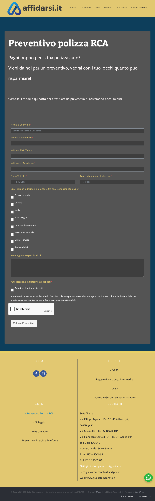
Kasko (18, 210)
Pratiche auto (40, 431)
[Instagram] (43, 373)
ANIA (115, 388)
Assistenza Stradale (24, 232)
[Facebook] (36, 373)
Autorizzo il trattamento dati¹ (29, 288)
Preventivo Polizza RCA (39, 413)
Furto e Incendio (22, 195)
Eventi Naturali (22, 239)
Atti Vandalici (21, 247)
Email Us (145, 496)
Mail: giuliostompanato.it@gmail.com (101, 466)
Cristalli (18, 202)
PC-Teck (97, 492)
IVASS (115, 370)
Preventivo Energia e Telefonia (40, 440)
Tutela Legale (21, 217)
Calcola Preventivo (23, 323)
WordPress (139, 492)
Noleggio (40, 422)
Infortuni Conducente (25, 225)
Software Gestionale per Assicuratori (115, 397)
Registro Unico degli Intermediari (115, 379)
